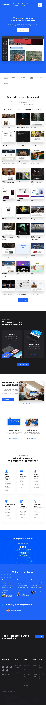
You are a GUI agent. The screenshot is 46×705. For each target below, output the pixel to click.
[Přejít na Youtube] (7, 667)
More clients (26, 662)
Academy (35, 665)
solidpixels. (13, 691)
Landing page (29, 109)
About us (41, 667)
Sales (40, 665)
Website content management (26, 681)
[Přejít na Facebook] (3, 670)
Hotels (17, 109)
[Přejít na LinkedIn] (11, 667)
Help (34, 662)
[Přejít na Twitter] (7, 670)
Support (34, 667)
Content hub (17, 672)
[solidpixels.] (6, 5)
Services (10, 109)
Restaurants (39, 109)
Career (40, 669)
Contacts (41, 662)
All (4, 109)
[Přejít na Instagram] (3, 667)
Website (17, 662)
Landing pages (18, 665)
